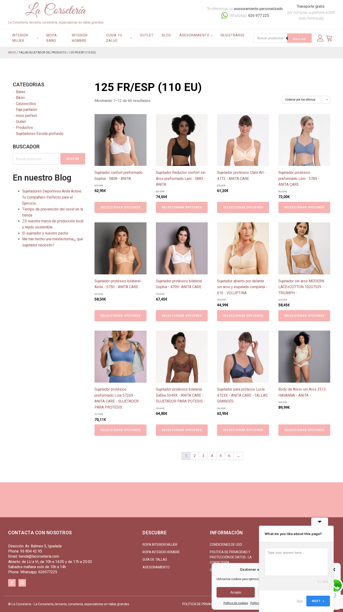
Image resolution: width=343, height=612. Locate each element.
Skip (300, 601)
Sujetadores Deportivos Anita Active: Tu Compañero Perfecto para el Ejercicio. (52, 197)
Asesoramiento (194, 35)
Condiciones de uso (226, 544)
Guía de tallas (155, 559)
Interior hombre (80, 37)
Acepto (235, 592)
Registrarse (233, 35)
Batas (20, 92)
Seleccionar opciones (120, 207)
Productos (24, 127)
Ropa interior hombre (161, 552)
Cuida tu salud (114, 37)
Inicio (12, 52)
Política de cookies (236, 603)
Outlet (147, 35)
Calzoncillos (26, 103)
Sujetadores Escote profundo (39, 133)
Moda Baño (51, 37)
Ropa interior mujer (160, 544)
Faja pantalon (26, 109)
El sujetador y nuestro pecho (45, 233)
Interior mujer (20, 37)
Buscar (299, 39)
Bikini (20, 97)
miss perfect (26, 115)
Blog (166, 35)
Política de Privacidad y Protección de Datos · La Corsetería (231, 557)
